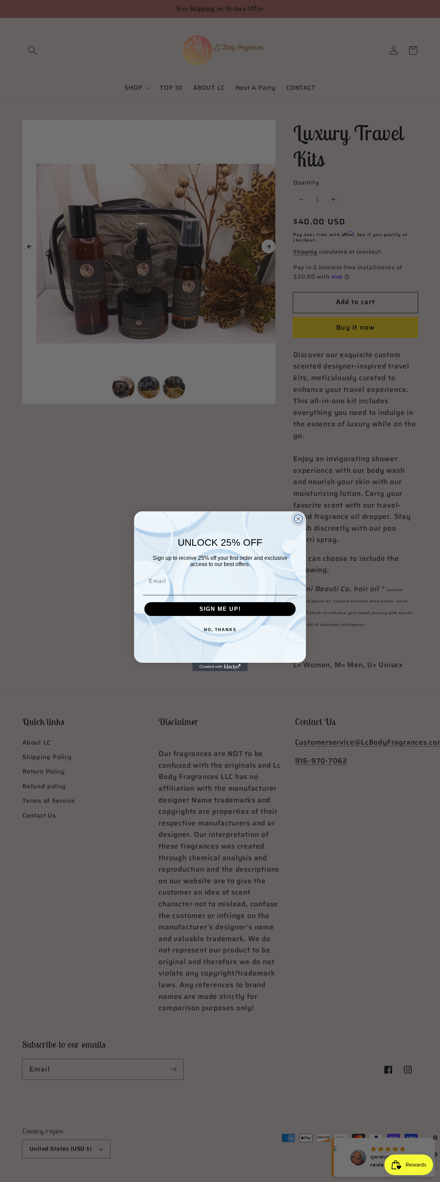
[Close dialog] (298, 519)
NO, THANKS (220, 629)
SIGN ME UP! (220, 609)
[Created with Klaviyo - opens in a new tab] (220, 667)
